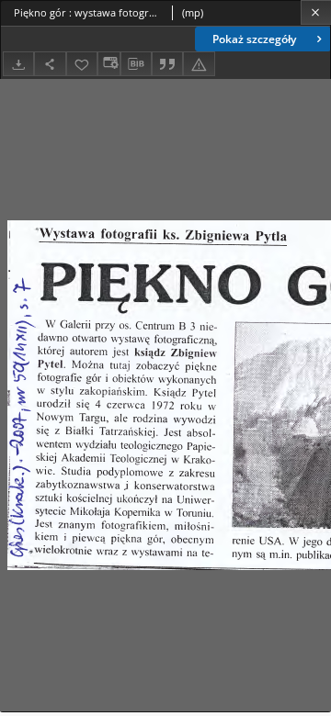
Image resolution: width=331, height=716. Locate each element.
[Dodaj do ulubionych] (81, 63)
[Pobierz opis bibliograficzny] (136, 64)
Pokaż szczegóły (254, 39)
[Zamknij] (316, 12)
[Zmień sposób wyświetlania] (108, 63)
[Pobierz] (18, 63)
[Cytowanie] (167, 63)
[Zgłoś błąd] (198, 63)
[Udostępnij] (49, 63)
